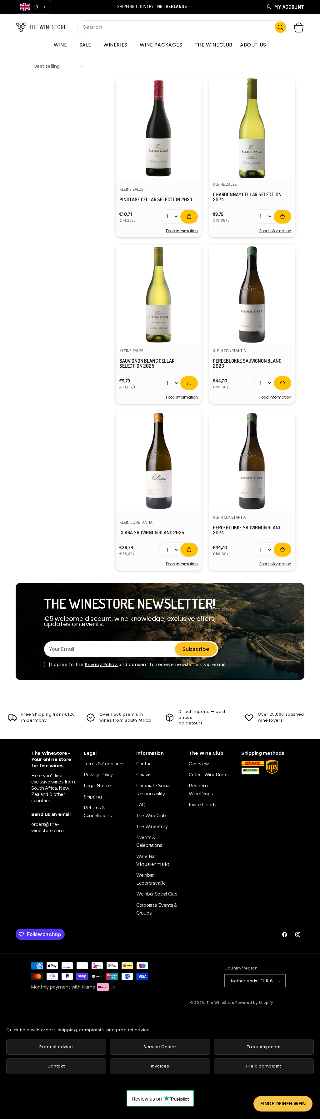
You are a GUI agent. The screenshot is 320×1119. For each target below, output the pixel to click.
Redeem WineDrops (200, 789)
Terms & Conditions (104, 764)
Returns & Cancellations (97, 811)
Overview (199, 764)
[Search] (280, 27)
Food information (182, 230)
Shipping (93, 797)
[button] (62, 45)
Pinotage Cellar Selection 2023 (155, 199)
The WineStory (152, 826)
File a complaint (263, 1066)
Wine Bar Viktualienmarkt (152, 860)
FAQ (141, 804)
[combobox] (182, 27)
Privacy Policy (101, 664)
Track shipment (264, 1047)
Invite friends (202, 804)
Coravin (144, 775)
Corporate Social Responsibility (153, 789)
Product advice (56, 1047)
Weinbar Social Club (157, 894)
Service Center (159, 1047)
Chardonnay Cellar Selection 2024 (247, 197)
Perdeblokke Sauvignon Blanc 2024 (247, 530)
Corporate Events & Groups (156, 909)
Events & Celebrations (149, 841)
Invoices (160, 1066)
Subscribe (195, 649)
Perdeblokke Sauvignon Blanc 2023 (247, 363)
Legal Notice (97, 785)
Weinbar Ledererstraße (151, 879)
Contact (144, 764)
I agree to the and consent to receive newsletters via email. (139, 664)
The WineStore (220, 1002)
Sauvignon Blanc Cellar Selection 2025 (146, 363)
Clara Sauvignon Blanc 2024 (151, 532)
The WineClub (151, 815)
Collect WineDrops (208, 775)
